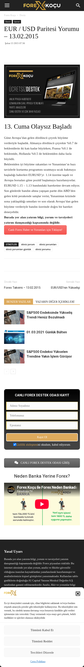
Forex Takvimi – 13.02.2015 (22, 287)
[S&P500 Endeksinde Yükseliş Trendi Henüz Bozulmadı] (14, 317)
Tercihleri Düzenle (42, 652)
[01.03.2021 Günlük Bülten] (14, 337)
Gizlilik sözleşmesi (27, 444)
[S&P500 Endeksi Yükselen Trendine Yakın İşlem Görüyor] (14, 356)
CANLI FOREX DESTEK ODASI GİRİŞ (45, 462)
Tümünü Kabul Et (42, 630)
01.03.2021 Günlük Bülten (47, 332)
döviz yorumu (43, 249)
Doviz (22, 15)
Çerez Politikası (37, 661)
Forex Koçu (10, 15)
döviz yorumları (47, 244)
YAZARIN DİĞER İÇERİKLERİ (54, 301)
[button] (78, 594)
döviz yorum (28, 244)
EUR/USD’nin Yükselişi (65, 287)
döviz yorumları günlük (18, 249)
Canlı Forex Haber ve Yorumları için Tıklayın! (35, 229)
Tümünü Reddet (42, 641)
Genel (17, 21)
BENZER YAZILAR (19, 301)
